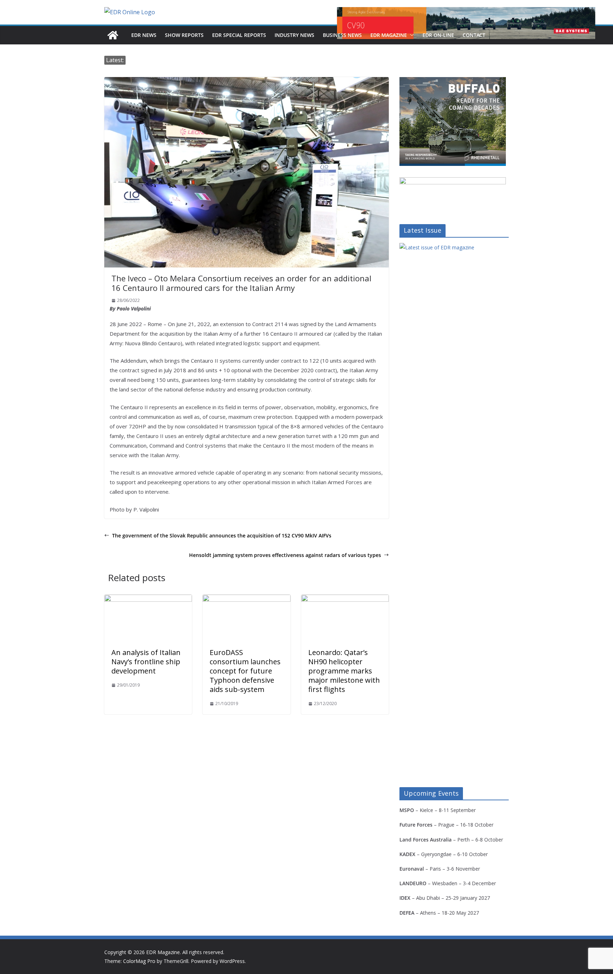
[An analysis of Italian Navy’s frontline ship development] (148, 600)
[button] (410, 35)
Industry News (294, 35)
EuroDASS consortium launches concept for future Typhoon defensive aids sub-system (245, 671)
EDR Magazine (388, 35)
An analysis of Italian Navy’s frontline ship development (146, 662)
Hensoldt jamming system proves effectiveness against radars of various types (285, 555)
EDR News (143, 35)
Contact (474, 35)
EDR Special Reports (239, 35)
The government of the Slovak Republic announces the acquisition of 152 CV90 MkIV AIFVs (221, 535)
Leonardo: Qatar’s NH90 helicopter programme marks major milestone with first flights (344, 671)
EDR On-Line (438, 35)
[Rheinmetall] (452, 81)
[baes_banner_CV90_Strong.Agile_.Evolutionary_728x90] (466, 23)
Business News (342, 35)
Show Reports (184, 35)
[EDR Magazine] (112, 35)
